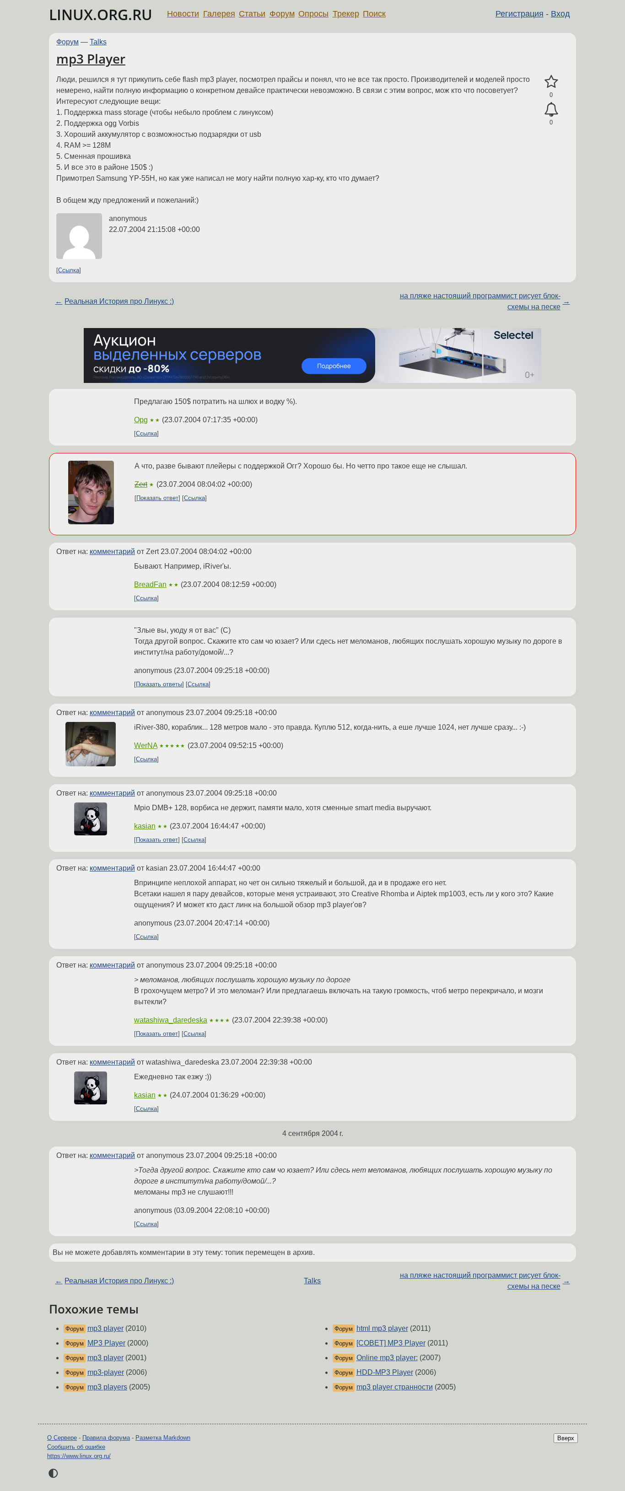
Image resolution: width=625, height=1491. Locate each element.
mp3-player (105, 1372)
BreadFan (150, 584)
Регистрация (520, 13)
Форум (282, 13)
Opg (141, 420)
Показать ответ (157, 498)
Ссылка (68, 270)
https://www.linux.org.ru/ (79, 1456)
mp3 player (105, 1328)
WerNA (145, 745)
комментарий (112, 551)
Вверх (565, 1438)
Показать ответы (159, 684)
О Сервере (62, 1437)
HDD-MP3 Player (384, 1372)
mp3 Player (90, 58)
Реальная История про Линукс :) (119, 301)
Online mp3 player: (387, 1358)
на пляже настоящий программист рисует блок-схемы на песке (480, 301)
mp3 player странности (394, 1387)
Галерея (219, 13)
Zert (141, 484)
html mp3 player (382, 1328)
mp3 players (107, 1387)
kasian (145, 826)
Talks (98, 42)
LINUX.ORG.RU (100, 14)
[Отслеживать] (551, 110)
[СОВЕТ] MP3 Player (391, 1343)
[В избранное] (551, 82)
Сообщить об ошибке (76, 1446)
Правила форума (106, 1437)
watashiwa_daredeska (170, 1020)
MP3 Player (106, 1343)
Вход (560, 13)
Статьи (252, 13)
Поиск (374, 13)
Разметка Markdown (162, 1437)
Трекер (346, 13)
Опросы (313, 13)
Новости (183, 13)
